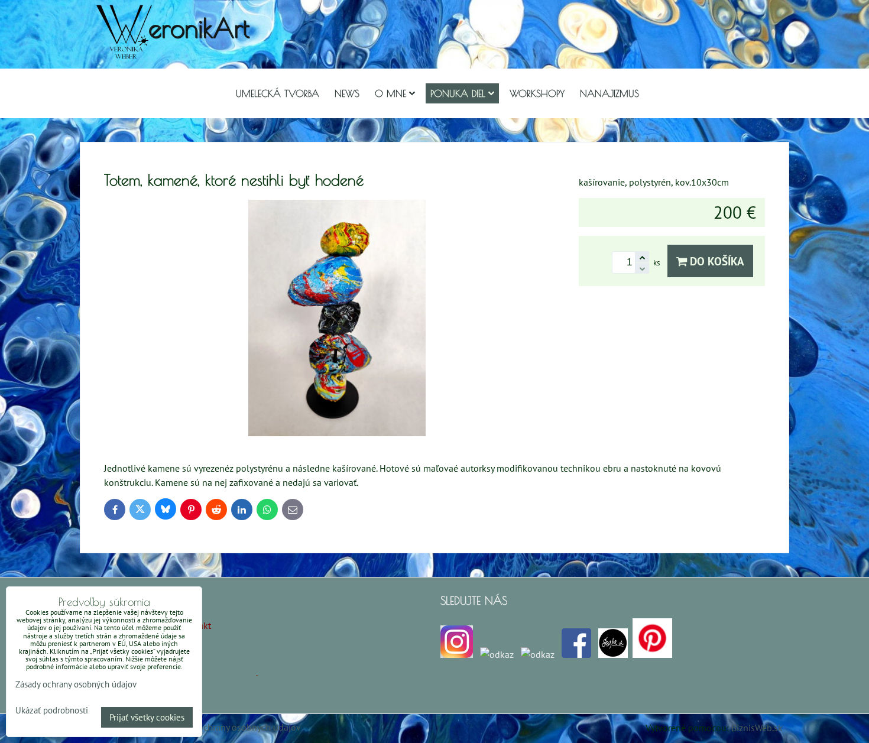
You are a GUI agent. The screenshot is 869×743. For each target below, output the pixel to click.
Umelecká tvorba (277, 93)
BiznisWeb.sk (757, 728)
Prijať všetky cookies (146, 717)
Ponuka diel (457, 93)
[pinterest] (652, 654)
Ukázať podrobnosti (51, 711)
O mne (390, 93)
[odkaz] (497, 654)
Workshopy (537, 93)
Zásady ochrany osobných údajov (234, 727)
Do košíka (715, 261)
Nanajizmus (609, 93)
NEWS (347, 93)
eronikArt (198, 27)
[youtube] (538, 654)
